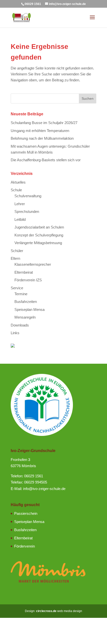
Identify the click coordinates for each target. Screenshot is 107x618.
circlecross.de (46, 611)
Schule (16, 190)
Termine (20, 294)
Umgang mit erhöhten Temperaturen (40, 131)
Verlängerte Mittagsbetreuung (38, 243)
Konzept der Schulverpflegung (38, 235)
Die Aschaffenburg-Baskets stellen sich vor (46, 160)
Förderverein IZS (28, 280)
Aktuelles (18, 182)
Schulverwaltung (27, 196)
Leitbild (20, 219)
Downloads (20, 325)
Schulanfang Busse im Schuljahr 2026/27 (44, 123)
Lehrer (19, 204)
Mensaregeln (25, 317)
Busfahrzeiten (25, 301)
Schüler (17, 251)
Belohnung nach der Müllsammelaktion (42, 138)
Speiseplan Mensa (29, 309)
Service (17, 288)
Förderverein (24, 546)
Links (15, 333)
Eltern (15, 258)
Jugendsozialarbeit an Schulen (39, 227)
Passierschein (25, 513)
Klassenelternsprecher (32, 264)
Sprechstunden (26, 211)
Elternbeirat (23, 272)
